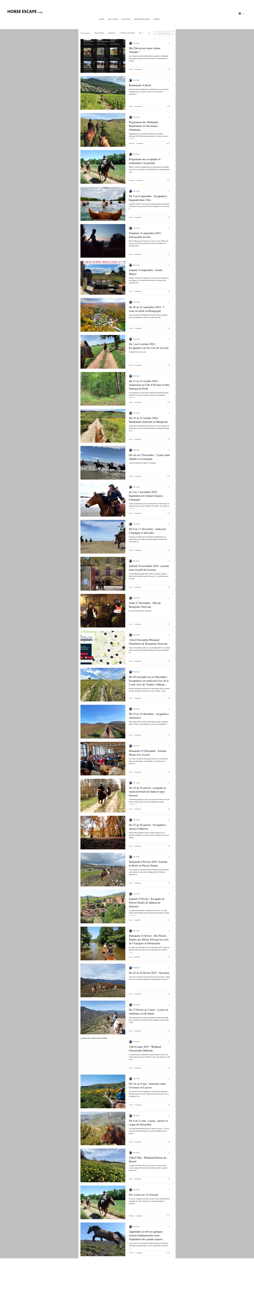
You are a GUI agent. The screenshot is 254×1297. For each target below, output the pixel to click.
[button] (149, 33)
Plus (140, 33)
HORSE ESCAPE (22, 11)
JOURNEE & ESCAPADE (127, 33)
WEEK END (111, 33)
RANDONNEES (99, 33)
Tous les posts (85, 33)
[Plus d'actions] (169, 43)
